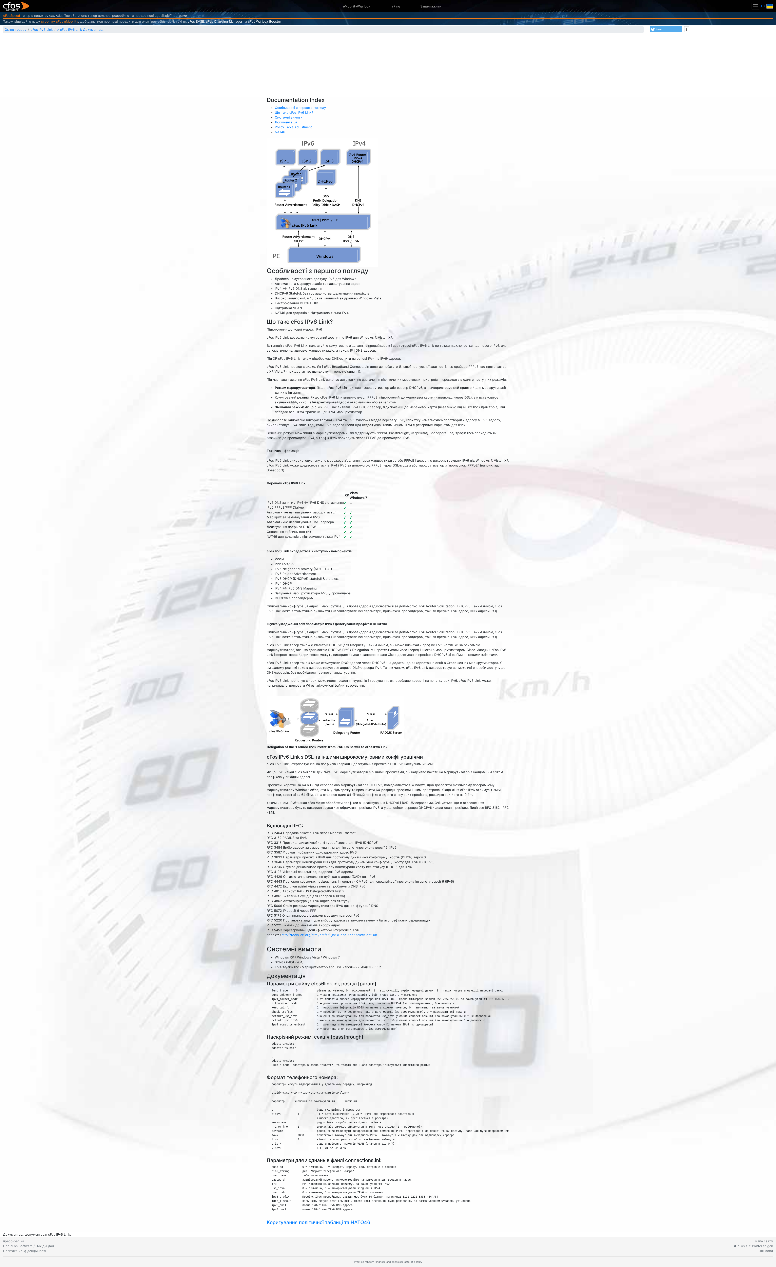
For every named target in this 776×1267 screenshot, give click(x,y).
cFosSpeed (11, 16)
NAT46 (280, 132)
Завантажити (430, 6)
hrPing (395, 6)
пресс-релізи (13, 1241)
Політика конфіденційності (24, 1251)
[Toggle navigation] (755, 6)
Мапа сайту (764, 1241)
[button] (666, 29)
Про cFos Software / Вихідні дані (29, 1246)
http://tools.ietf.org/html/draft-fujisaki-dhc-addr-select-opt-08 (329, 935)
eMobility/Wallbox (356, 6)
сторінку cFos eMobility (59, 21)
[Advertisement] (388, 66)
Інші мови (765, 1251)
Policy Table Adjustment (293, 127)
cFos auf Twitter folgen (755, 1246)
